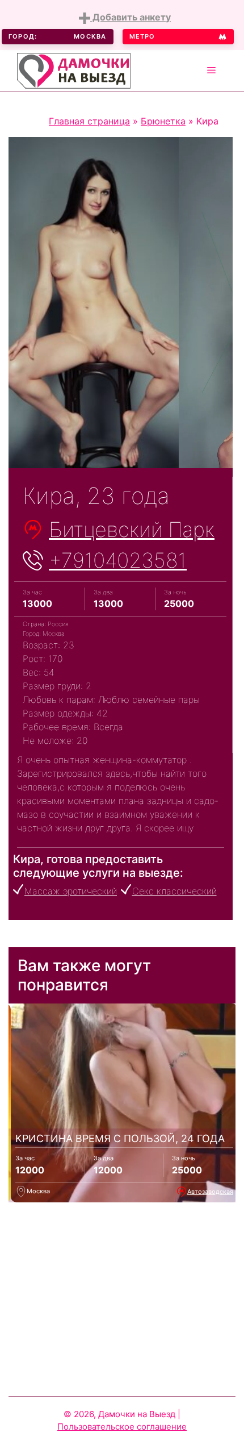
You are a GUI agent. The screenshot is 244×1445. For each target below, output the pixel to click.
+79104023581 (118, 560)
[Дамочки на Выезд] (74, 69)
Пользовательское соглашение (122, 1426)
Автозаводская (210, 1192)
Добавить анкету (130, 17)
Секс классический (174, 891)
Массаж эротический (70, 891)
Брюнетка (163, 121)
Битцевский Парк (131, 529)
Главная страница (89, 121)
